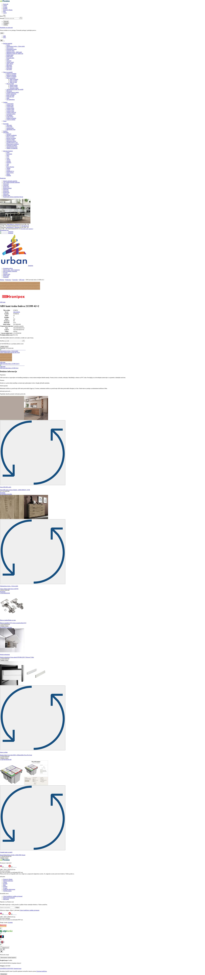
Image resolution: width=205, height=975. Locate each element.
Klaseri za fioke (14, 86)
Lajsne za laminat (10, 119)
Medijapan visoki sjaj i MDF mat (14, 53)
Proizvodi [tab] (6, 21)
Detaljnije (10, 231)
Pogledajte (2, 492)
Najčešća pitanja (7, 891)
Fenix (7, 59)
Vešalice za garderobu (11, 148)
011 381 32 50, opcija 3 (27, 228)
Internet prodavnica (8, 880)
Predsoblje (5, 277)
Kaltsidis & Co (10, 171)
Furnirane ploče (10, 50)
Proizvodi (5, 4)
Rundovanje (6, 192)
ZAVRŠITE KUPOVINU (6, 968)
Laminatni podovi (10, 113)
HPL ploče (9, 65)
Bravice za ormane (11, 138)
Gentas (8, 169)
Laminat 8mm (9, 106)
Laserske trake (10, 128)
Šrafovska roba (10, 96)
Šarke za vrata (13, 82)
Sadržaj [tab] (5, 24)
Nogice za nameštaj (11, 73)
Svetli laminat (9, 116)
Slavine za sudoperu (11, 135)
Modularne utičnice (11, 141)
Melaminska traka (10, 129)
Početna (2, 279)
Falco (7, 155)
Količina (2, 341)
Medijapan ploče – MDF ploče (14, 52)
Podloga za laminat (11, 118)
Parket (4, 121)
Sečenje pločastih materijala (10, 181)
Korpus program (7, 188)
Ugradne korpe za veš (11, 142)
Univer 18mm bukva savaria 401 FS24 (10, 352)
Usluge (5, 5)
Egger (7, 152)
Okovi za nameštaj (8, 72)
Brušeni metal (9, 55)
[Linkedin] (13, 866)
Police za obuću (10, 136)
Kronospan (9, 154)
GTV (7, 156)
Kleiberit (8, 175)
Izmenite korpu (17, 968)
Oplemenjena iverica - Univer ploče (9, 351)
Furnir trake (9, 126)
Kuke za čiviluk (10, 95)
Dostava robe (6, 195)
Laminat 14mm (10, 111)
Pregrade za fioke (14, 88)
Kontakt (5, 8)
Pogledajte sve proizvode (6, 27)
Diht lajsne (9, 91)
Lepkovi (5, 131)
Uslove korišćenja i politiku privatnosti (29, 910)
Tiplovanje (6, 194)
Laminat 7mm (9, 105)
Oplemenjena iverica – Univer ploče (15, 46)
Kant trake (5, 123)
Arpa (7, 164)
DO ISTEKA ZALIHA (6, 494)
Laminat (5, 102)
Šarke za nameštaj (10, 78)
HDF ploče (9, 66)
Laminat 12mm (10, 109)
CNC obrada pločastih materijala (11, 182)
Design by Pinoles (7, 10)
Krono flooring (10, 167)
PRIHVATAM (4, 974)
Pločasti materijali (7, 43)
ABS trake (9, 125)
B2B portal (6, 899)
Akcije (5, 12)
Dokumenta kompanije (9, 897)
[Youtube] (10, 866)
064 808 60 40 (25, 226)
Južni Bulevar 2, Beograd (13, 224)
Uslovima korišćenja (41, 971)
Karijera (5, 886)
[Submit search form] (21, 18)
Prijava (17, 907)
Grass (7, 158)
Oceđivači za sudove (11, 145)
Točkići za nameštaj (11, 76)
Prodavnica (3, 178)
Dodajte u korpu (4, 346)
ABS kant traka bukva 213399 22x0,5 (9, 363)
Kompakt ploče (10, 58)
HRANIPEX (16, 312)
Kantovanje (6, 186)
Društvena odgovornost (9, 889)
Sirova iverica (9, 47)
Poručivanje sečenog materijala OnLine (13, 196)
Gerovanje (5, 185)
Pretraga (2, 18)
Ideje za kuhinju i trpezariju (10, 271)
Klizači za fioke (14, 85)
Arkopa (8, 159)
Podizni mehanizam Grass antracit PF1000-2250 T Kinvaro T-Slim (17, 657)
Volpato (8, 168)
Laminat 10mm (10, 108)
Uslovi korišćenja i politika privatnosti (12, 896)
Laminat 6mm (9, 103)
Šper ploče (9, 69)
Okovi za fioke (10, 83)
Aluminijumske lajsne (11, 147)
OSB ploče (9, 68)
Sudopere (8, 134)
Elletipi (8, 174)
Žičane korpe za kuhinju (12, 144)
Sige (7, 165)
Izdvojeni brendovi (8, 151)
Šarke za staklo (13, 80)
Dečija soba (6, 275)
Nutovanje (5, 189)
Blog (4, 11)
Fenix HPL (3, 487)
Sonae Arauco (10, 172)
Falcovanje (6, 184)
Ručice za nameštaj (11, 75)
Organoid (8, 60)
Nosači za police (10, 139)
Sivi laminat (9, 115)
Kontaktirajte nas (4, 230)
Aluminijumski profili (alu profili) (14, 89)
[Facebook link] (5, 866)
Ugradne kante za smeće (12, 92)
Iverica (8, 45)
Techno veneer (10, 62)
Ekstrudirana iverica (11, 49)
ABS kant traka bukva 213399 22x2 (9, 368)
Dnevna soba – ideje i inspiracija (11, 269)
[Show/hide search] (4, 16)
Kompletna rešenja (8, 268)
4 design (8, 161)
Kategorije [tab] (6, 23)
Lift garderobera (10, 99)
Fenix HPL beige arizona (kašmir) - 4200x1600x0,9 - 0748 (15, 490)
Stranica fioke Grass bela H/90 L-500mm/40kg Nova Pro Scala (16, 755)
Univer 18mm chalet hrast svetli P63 (9, 588)
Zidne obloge (9, 63)
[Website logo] (5, 1)
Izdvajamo (5, 132)
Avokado (10, 922)
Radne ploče (9, 56)
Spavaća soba (6, 274)
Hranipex (8, 162)
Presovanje (6, 191)
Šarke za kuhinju (14, 79)
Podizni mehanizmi (11, 93)
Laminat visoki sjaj (11, 112)
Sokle (7, 98)
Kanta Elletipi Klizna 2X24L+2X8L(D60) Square (12, 855)
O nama (5, 7)
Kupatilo (5, 272)
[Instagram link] (1, 866)
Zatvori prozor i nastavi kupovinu (8, 957)
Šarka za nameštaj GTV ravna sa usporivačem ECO (13, 623)
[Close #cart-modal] (1, 951)
